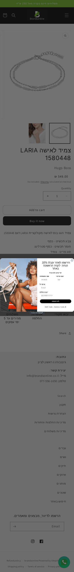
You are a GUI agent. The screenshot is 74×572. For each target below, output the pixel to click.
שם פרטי (60, 276)
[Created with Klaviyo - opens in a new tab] (37, 313)
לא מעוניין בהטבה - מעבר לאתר (55, 307)
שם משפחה (44, 276)
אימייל (42, 284)
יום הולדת (43, 292)
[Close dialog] (72, 260)
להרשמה (55, 301)
